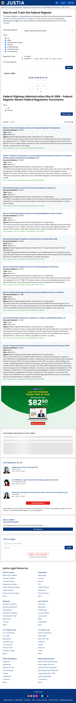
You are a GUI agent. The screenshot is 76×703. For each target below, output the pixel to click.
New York (41, 648)
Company (27, 700)
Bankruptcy (42, 575)
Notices (10, 45)
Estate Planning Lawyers (11, 587)
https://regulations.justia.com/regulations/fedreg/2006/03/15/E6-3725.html (23, 284)
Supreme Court (8, 642)
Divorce (40, 581)
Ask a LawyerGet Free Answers (11, 520)
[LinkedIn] (29, 696)
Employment (7, 610)
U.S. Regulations (17, 7)
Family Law (42, 590)
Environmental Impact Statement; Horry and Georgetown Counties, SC (29, 188)
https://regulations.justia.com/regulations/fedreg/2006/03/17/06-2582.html (23, 259)
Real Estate (6, 619)
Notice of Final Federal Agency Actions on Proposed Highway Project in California (33, 292)
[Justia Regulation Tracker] (15, 2)
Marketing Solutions (46, 659)
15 (38, 86)
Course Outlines (43, 613)
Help (33, 700)
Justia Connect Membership (47, 662)
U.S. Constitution (8, 633)
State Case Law (43, 639)
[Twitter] (45, 696)
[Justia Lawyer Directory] (47, 696)
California (41, 642)
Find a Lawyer (9, 539)
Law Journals (42, 616)
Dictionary (41, 604)
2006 (63, 7)
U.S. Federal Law (9, 630)
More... (5, 596)
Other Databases (10, 659)
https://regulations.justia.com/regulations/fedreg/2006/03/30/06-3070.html (23, 148)
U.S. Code (6, 636)
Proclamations (12, 51)
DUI (39, 584)
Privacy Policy (53, 700)
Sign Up (70, 3)
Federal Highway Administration (51, 7)
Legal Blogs (7, 664)
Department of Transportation (32, 7)
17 (43, 86)
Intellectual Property (10, 613)
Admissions (42, 607)
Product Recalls (8, 670)
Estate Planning (43, 587)
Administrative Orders (15, 42)
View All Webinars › (38, 503)
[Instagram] (37, 696)
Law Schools (43, 601)
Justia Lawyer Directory (46, 664)
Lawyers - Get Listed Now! (38, 554)
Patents (5, 673)
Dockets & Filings (9, 651)
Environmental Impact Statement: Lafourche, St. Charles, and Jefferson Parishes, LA (34, 318)
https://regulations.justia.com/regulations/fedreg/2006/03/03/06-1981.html (23, 338)
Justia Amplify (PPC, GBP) (46, 673)
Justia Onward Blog (44, 676)
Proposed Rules (12, 47)
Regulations (7, 639)
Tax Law (6, 622)
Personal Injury (43, 593)
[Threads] (39, 696)
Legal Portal (19, 700)
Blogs (40, 619)
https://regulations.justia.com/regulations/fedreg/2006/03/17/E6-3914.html (23, 231)
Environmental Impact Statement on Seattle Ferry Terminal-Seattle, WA (30, 239)
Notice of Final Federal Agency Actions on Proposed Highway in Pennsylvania (31, 128)
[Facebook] (34, 696)
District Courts (8, 648)
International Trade (9, 616)
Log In (63, 3)
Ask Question (38, 529)
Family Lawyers (8, 590)
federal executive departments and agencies (20, 18)
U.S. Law (8, 7)
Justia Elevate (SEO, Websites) (48, 670)
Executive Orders (13, 49)
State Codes (42, 636)
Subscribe (67, 122)
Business (6, 601)
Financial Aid (42, 610)
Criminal (41, 578)
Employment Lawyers (10, 584)
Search (69, 67)
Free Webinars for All (12, 463)
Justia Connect (8, 700)
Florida (40, 645)
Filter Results (66, 114)
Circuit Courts (7, 645)
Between (27, 59)
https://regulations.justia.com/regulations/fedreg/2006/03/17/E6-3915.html (23, 206)
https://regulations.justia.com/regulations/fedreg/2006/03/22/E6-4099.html (23, 180)
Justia (3, 7)
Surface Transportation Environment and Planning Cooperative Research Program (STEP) (36, 346)
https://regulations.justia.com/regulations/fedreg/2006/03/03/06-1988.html (23, 310)
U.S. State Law (44, 630)
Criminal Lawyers (9, 581)
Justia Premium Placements (47, 667)
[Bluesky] (42, 696)
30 (41, 91)
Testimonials (42, 679)
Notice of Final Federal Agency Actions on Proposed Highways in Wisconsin (30, 267)
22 (38, 89)
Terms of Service (41, 700)
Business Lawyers (9, 578)
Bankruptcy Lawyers (10, 575)
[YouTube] (31, 696)
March (67, 7)
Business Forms (8, 667)
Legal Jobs (6, 662)
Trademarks (7, 676)
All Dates (27, 56)
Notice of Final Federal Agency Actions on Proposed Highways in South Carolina (32, 213)
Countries (6, 679)
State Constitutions (44, 633)
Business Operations (10, 607)
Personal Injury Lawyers (11, 593)
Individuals (42, 572)
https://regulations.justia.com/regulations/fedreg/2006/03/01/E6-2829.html (23, 379)
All (8, 38)
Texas (40, 651)
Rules (9, 40)
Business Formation (10, 604)
